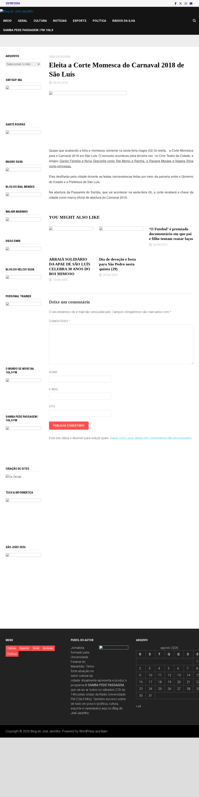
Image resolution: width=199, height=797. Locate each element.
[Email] (191, 3)
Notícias (60, 21)
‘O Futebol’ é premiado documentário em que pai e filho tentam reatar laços (171, 234)
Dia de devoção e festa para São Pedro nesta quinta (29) (117, 264)
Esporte (79, 21)
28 (188, 689)
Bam (104, 731)
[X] (181, 3)
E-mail (53, 389)
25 (160, 689)
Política (99, 21)
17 (150, 682)
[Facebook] (176, 3)
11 (160, 675)
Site (52, 406)
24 (150, 689)
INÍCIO (7, 21)
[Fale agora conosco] (13, 476)
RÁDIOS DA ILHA (123, 21)
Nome (53, 372)
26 (169, 689)
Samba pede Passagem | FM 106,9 (28, 30)
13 (179, 675)
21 (188, 682)
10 (150, 675)
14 (188, 675)
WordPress (86, 731)
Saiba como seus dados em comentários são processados (151, 438)
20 (179, 682)
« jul (138, 706)
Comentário (60, 321)
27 (179, 689)
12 (169, 675)
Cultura (40, 21)
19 (169, 682)
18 (160, 682)
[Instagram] (186, 3)
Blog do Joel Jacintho (46, 731)
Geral (22, 21)
